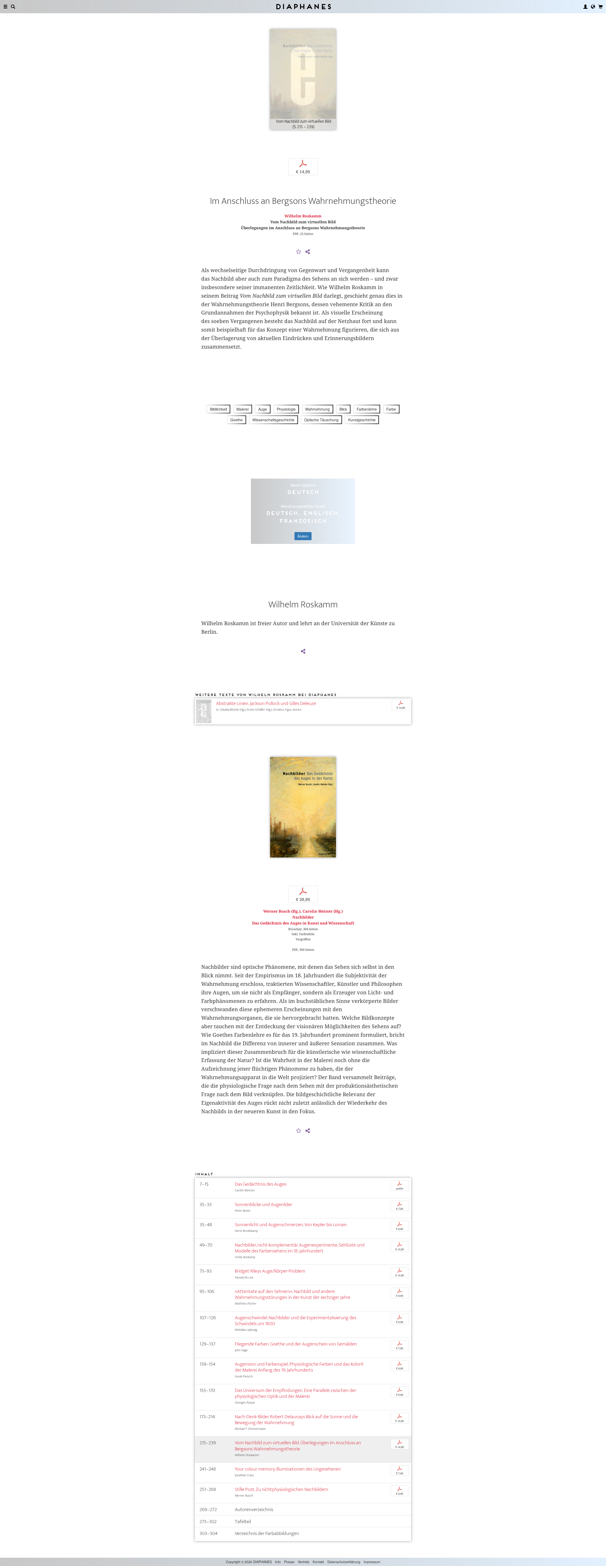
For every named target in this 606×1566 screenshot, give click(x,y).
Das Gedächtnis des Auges (260, 1184)
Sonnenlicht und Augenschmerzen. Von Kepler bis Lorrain (291, 1224)
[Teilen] (307, 252)
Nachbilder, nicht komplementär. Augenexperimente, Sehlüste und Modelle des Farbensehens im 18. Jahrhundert (300, 1248)
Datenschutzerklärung (343, 1561)
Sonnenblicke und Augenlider (263, 1204)
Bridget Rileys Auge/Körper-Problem (270, 1271)
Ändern (303, 536)
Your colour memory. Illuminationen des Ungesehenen (288, 1469)
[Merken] (299, 252)
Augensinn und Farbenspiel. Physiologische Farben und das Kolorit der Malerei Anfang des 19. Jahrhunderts (299, 1367)
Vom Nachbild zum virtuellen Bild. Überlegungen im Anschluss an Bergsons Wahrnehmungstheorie (298, 1446)
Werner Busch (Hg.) (281, 911)
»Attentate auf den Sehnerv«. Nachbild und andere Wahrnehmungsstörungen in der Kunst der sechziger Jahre (292, 1294)
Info (278, 1561)
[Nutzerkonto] (585, 6)
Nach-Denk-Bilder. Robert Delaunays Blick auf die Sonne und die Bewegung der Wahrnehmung (296, 1420)
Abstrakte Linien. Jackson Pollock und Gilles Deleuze (266, 703)
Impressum (372, 1561)
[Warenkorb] (600, 6)
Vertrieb (303, 1561)
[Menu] (5, 6)
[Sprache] (593, 6)
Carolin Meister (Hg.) (323, 911)
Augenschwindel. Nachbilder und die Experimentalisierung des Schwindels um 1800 (295, 1321)
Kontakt (318, 1561)
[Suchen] (13, 6)
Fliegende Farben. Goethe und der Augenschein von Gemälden (296, 1344)
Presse (289, 1561)
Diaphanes (303, 6)
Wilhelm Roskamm (303, 216)
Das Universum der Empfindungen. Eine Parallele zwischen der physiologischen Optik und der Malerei (295, 1393)
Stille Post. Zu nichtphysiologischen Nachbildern (281, 1489)
